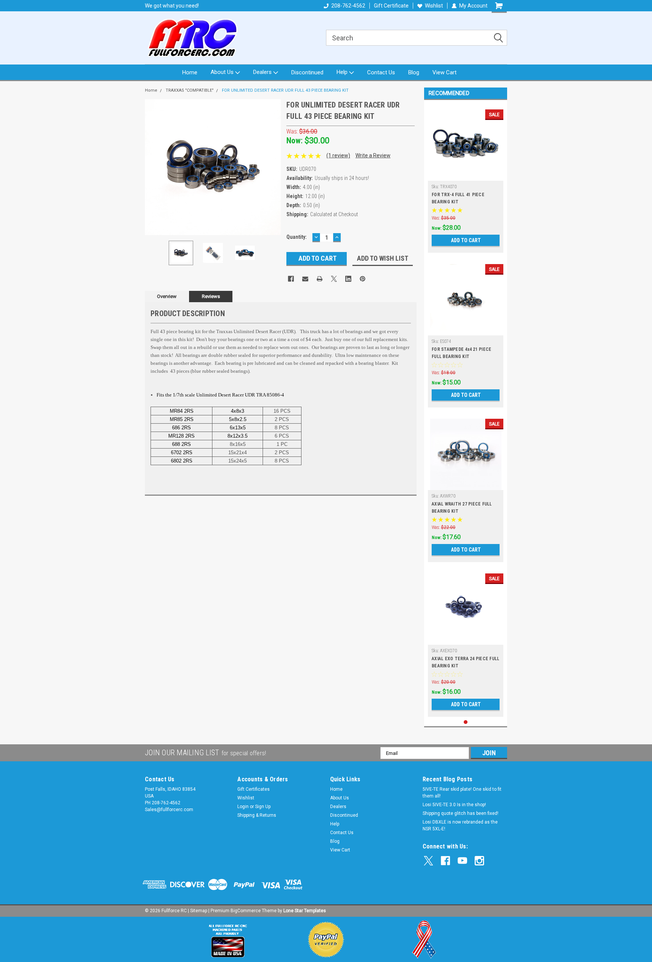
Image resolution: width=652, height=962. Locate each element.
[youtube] (462, 860)
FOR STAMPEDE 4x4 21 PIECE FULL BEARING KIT (461, 353)
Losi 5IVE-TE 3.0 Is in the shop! (454, 804)
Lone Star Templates (304, 910)
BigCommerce (246, 910)
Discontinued (307, 72)
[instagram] (479, 860)
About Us (223, 72)
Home (189, 72)
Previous (152, 166)
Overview (167, 296)
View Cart (444, 72)
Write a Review (373, 155)
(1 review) (338, 155)
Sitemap (198, 910)
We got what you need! (172, 6)
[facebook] (445, 860)
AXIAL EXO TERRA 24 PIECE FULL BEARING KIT (465, 662)
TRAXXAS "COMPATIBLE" (190, 90)
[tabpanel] (465, 178)
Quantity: (296, 237)
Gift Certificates (253, 789)
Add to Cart (466, 240)
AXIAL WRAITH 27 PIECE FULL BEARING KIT (462, 507)
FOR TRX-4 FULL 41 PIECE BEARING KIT (458, 198)
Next (273, 166)
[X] (334, 279)
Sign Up (263, 806)
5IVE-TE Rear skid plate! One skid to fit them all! (462, 793)
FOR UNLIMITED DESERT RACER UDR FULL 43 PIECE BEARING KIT (285, 90)
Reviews (211, 296)
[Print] (320, 279)
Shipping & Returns (256, 815)
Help (343, 72)
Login (243, 806)
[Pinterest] (363, 279)
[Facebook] (291, 279)
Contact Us (381, 72)
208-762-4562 (348, 6)
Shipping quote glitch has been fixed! (460, 813)
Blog (413, 72)
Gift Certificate (391, 6)
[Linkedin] (348, 279)
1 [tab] (466, 722)
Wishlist (434, 6)
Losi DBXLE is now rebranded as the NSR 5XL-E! (460, 825)
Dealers (263, 72)
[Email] (305, 279)
